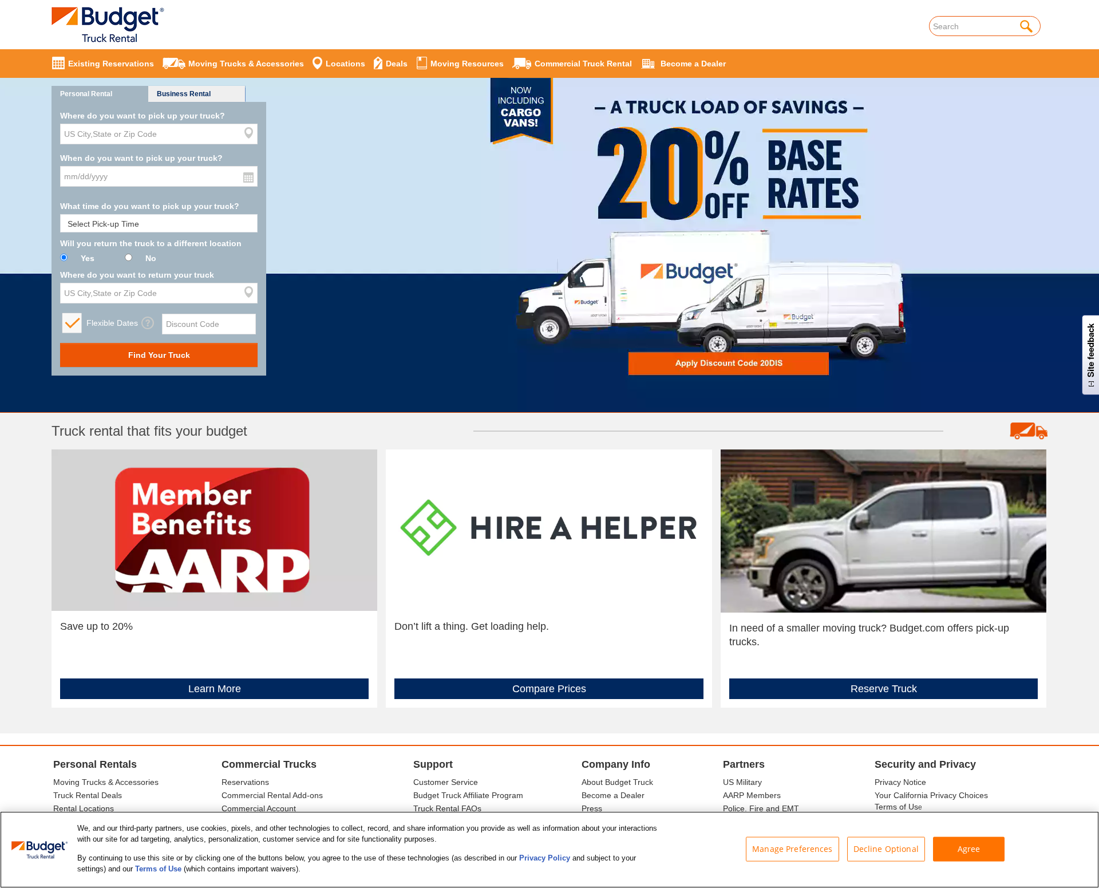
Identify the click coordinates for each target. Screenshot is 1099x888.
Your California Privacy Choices (931, 795)
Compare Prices (549, 688)
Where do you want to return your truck (137, 274)
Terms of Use (158, 869)
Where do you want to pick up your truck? (142, 115)
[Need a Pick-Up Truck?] (883, 530)
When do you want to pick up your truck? (141, 158)
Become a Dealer (613, 795)
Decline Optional (886, 848)
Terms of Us (896, 806)
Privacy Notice (900, 782)
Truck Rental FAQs (447, 808)
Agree (969, 848)
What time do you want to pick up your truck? (149, 206)
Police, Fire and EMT (761, 808)
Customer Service (445, 782)
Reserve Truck (884, 688)
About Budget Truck (617, 782)
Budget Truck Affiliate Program (468, 795)
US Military (742, 782)
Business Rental (184, 94)
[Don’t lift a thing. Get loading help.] (548, 529)
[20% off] (549, 219)
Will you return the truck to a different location (151, 243)
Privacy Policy (544, 858)
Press (592, 808)
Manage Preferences (792, 848)
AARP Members (752, 795)
